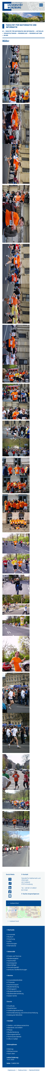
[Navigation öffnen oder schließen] (41, 5)
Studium (10, 937)
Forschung (11, 939)
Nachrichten (12, 961)
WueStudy (11, 1006)
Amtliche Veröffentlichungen (17, 970)
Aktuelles (39, 31)
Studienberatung (13, 987)
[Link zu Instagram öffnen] (9, 879)
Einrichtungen (12, 943)
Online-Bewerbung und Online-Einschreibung (23, 1013)
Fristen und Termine (14, 956)
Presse (10, 1030)
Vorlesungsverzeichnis (15, 1010)
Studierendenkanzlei (14, 991)
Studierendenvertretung (16, 993)
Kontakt (25, 874)
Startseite (11, 930)
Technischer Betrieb (14, 1037)
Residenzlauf (22, 33)
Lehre (9, 941)
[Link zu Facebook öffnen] (9, 892)
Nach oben (11, 1053)
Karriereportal (12, 963)
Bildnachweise (13, 1051)
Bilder (6, 35)
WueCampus (12, 1008)
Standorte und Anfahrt (15, 1027)
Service (10, 975)
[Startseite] (3, 31)
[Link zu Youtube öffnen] (9, 896)
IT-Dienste (11, 982)
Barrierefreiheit (34, 1070)
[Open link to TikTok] (9, 883)
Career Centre (12, 996)
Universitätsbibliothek (15, 980)
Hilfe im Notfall (13, 1039)
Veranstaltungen (10, 33)
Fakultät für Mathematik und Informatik (20, 31)
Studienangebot (13, 958)
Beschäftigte (12, 965)
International (12, 946)
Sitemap (10, 1049)
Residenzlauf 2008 (35, 33)
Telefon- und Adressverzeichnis (18, 1025)
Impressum (12, 1070)
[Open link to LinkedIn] (9, 888)
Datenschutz (22, 1070)
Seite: (8, 1063)
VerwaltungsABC (13, 967)
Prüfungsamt (12, 989)
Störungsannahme (14, 1034)
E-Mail (26, 890)
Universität (11, 934)
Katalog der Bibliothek (15, 1015)
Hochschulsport (13, 985)
